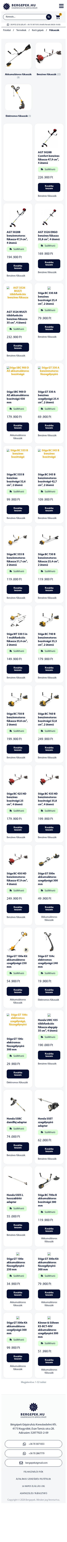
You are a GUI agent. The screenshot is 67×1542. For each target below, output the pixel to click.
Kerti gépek (38, 30)
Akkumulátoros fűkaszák (18, 437)
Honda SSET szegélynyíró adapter (45, 1122)
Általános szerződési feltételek (33, 1479)
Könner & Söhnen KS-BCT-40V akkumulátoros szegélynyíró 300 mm (48, 1330)
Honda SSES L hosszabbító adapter (15, 1199)
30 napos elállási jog (33, 1486)
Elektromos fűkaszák (48, 1000)
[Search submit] (49, 17)
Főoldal (7, 30)
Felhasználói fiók (33, 1472)
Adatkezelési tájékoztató (33, 1494)
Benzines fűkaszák (47, 196)
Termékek (21, 30)
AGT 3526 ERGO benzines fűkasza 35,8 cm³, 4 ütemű (49, 236)
